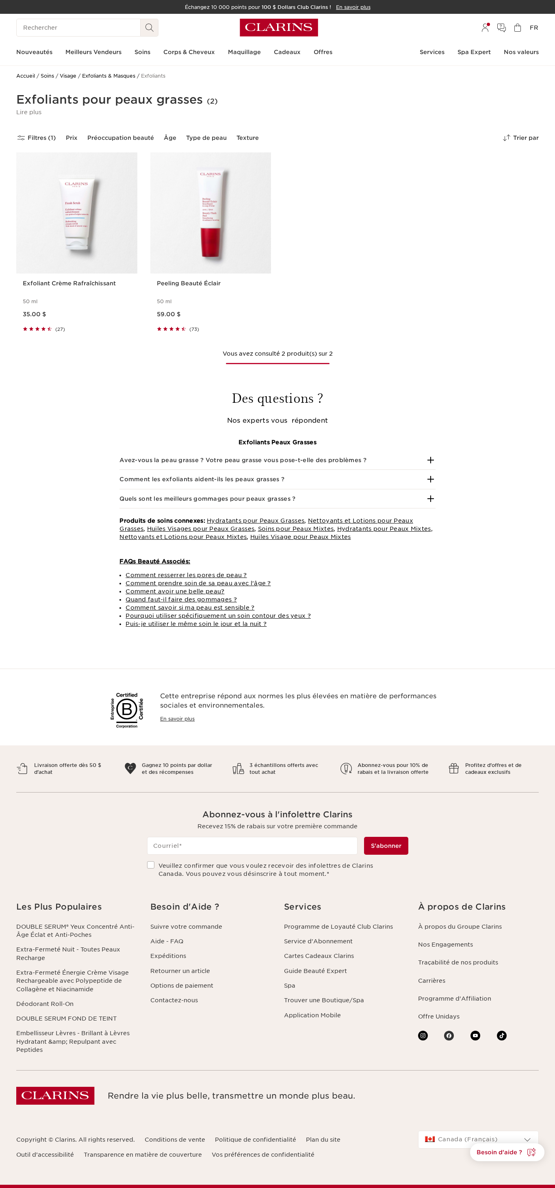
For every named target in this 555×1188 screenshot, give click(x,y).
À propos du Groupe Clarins (460, 926)
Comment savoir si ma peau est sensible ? (190, 607)
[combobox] (478, 1140)
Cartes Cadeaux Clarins (319, 956)
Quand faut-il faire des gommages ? (181, 599)
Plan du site (323, 1139)
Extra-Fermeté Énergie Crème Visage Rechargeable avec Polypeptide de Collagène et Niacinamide (72, 981)
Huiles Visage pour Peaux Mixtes (300, 537)
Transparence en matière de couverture (143, 1154)
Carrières (431, 980)
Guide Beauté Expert (315, 971)
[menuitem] (485, 28)
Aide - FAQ (166, 941)
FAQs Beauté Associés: (154, 561)
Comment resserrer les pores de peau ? (186, 575)
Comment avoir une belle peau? (175, 591)
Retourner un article (180, 971)
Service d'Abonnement (318, 941)
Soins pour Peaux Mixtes (296, 529)
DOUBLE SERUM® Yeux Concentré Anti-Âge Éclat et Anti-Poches (75, 930)
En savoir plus (177, 719)
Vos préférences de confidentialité (263, 1154)
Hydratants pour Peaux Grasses (255, 520)
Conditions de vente (175, 1139)
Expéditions (168, 956)
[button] (28, 112)
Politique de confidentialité (255, 1139)
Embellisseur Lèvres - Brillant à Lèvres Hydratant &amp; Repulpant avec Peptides (73, 1041)
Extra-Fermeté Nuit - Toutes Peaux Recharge (68, 953)
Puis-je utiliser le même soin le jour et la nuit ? (196, 624)
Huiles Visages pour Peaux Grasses (200, 529)
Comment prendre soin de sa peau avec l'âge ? (198, 583)
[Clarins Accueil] (279, 27)
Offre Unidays (439, 1016)
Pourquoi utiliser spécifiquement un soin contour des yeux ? (218, 615)
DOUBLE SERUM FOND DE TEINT (66, 1018)
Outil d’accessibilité (45, 1154)
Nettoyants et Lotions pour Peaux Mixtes (183, 537)
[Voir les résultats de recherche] (149, 28)
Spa (289, 985)
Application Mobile (312, 1015)
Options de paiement (181, 985)
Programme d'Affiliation (454, 998)
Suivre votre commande (186, 926)
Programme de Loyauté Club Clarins (338, 926)
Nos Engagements (445, 944)
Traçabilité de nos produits (458, 962)
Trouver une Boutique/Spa (324, 1000)
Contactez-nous (174, 1000)
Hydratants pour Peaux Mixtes (384, 529)
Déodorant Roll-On (45, 1004)
